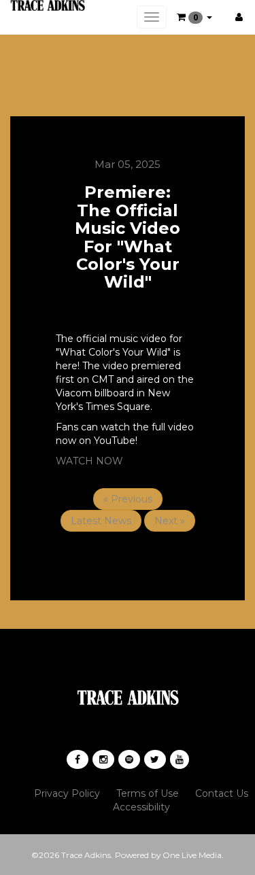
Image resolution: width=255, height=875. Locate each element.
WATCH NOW (89, 461)
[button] (194, 17)
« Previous (127, 499)
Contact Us (221, 793)
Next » (169, 521)
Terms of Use (147, 793)
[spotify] (129, 759)
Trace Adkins (86, 855)
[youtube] (179, 759)
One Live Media (192, 855)
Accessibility (141, 807)
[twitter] (155, 759)
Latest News (101, 521)
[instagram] (103, 759)
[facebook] (77, 759)
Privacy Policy (67, 793)
